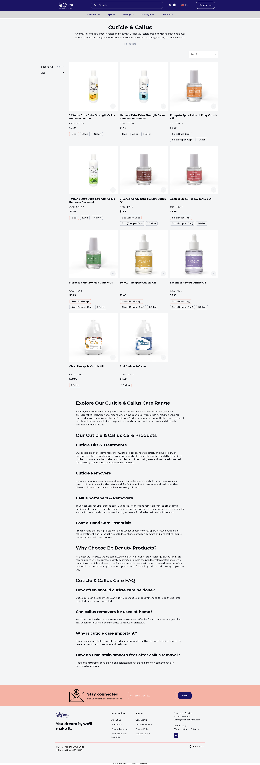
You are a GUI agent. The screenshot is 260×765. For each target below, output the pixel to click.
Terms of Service (143, 724)
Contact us (205, 5)
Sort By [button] (195, 54)
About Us (116, 720)
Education (116, 724)
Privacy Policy (142, 729)
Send (185, 695)
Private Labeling (119, 729)
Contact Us (167, 14)
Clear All (59, 66)
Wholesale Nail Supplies (119, 735)
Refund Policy (142, 733)
